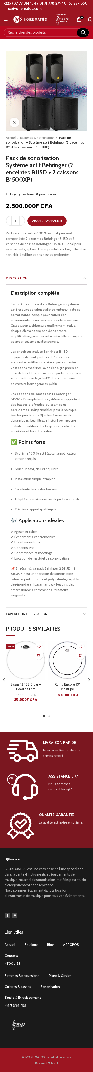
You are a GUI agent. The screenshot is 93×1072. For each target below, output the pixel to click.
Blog (50, 944)
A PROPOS (71, 944)
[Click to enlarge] (14, 122)
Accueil (11, 138)
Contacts (11, 955)
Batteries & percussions (37, 138)
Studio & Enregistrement (23, 997)
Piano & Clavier (60, 975)
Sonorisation (50, 986)
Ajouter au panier (47, 221)
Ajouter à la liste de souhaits (39, 647)
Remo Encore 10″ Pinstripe (67, 686)
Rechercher (83, 32)
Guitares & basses (18, 986)
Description (16, 278)
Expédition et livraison (26, 614)
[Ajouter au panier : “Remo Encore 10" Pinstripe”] (80, 655)
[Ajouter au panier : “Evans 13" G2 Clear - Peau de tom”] (39, 655)
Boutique (31, 944)
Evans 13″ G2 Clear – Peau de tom (25, 686)
